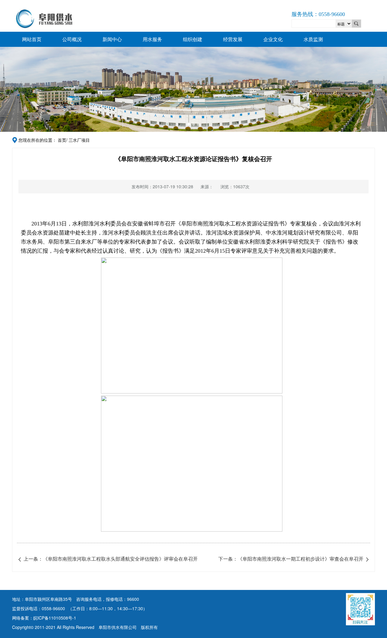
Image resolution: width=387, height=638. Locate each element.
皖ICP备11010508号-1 (54, 618)
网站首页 (31, 39)
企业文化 (273, 39)
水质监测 (313, 39)
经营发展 (232, 39)
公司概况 (72, 39)
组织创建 (192, 39)
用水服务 (152, 39)
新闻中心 (112, 39)
